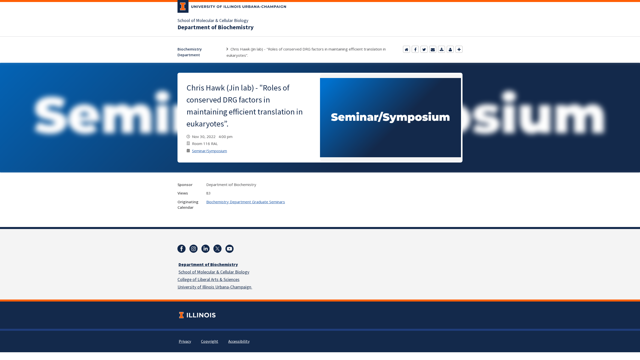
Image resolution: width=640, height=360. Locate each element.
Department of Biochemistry (216, 27)
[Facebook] (415, 49)
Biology (241, 272)
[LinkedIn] (205, 248)
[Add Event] (459, 49)
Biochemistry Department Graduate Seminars (245, 201)
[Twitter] (424, 49)
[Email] (432, 49)
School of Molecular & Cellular (206, 272)
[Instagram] (193, 248)
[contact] (450, 49)
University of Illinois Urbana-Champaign (215, 287)
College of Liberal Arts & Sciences (209, 279)
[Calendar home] (406, 49)
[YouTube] (229, 248)
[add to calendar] (441, 49)
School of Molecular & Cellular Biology (213, 21)
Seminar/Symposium (209, 150)
